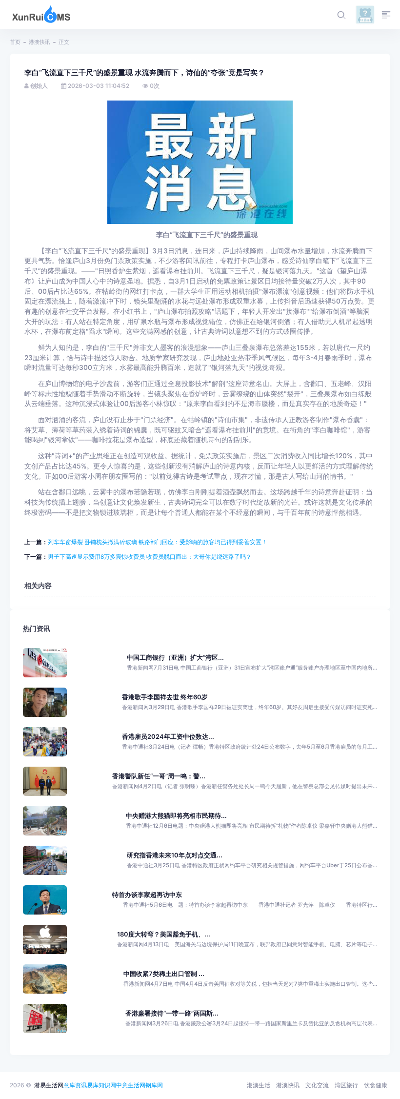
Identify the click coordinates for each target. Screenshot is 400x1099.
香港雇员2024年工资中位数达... (168, 736)
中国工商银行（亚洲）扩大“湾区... (175, 657)
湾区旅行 (346, 1085)
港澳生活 (258, 1085)
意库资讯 (75, 1085)
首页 (15, 42)
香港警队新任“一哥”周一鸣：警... (158, 776)
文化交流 (317, 1085)
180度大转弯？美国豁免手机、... (163, 934)
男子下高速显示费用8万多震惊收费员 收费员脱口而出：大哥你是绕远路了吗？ (150, 556)
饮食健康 (375, 1085)
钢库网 (154, 1085)
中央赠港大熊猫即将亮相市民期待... (176, 815)
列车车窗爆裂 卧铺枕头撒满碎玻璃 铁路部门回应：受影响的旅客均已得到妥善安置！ (157, 542)
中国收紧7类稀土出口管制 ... (163, 973)
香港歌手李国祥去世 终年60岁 (165, 697)
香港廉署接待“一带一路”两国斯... (172, 1013)
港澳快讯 (39, 42)
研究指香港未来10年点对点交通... (174, 855)
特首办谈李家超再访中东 (147, 894)
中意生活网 (130, 1085)
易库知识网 (101, 1085)
